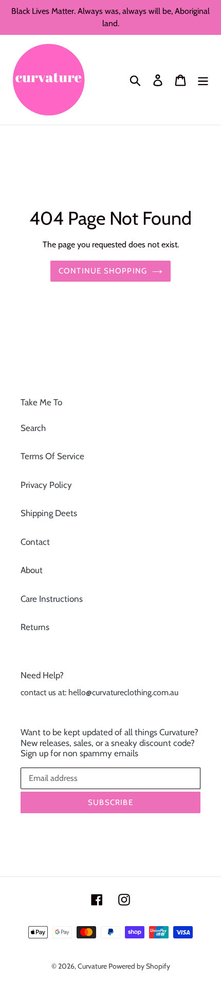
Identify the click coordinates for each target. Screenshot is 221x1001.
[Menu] (203, 80)
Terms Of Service (52, 456)
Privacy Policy (46, 485)
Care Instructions (52, 599)
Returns (35, 627)
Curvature (93, 966)
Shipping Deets (49, 513)
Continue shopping (103, 271)
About (32, 570)
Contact (35, 542)
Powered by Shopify (139, 966)
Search (33, 428)
